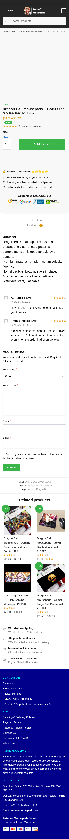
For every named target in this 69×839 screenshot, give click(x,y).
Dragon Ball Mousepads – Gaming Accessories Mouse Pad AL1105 (17, 545)
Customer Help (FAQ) (15, 737)
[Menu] (5, 11)
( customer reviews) (30, 126)
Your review (10, 385)
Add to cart (42, 144)
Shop (13, 31)
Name (7, 421)
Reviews (34, 225)
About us (8, 683)
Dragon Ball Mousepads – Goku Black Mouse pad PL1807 (49, 545)
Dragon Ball (42, 489)
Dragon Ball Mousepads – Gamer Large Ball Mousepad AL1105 (50, 602)
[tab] (34, 220)
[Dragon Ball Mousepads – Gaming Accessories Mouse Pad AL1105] (17, 520)
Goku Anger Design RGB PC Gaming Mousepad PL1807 (16, 600)
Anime (31, 489)
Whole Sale (9, 743)
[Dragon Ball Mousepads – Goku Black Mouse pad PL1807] (51, 520)
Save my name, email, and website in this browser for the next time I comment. (33, 456)
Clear (5, 137)
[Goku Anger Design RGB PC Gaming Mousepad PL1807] (17, 578)
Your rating (10, 369)
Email (7, 437)
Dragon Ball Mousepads (30, 31)
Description (34, 220)
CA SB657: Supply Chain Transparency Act (28, 704)
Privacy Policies (12, 693)
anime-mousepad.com (24, 810)
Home (5, 31)
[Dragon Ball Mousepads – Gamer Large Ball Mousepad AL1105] (51, 578)
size (5, 131)
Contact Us (9, 732)
